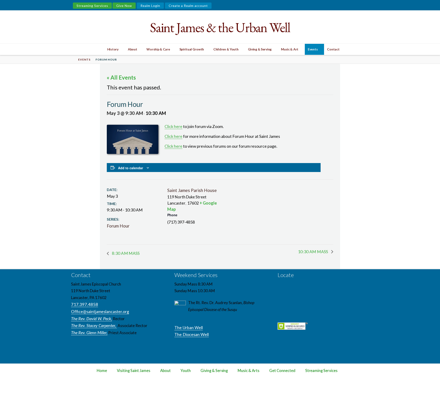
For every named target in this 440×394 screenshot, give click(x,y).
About (165, 370)
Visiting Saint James (133, 370)
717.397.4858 (84, 304)
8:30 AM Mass (125, 253)
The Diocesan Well (191, 334)
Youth (186, 370)
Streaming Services (92, 6)
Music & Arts (248, 370)
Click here (173, 126)
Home (102, 370)
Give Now (124, 6)
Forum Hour (118, 225)
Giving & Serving (214, 370)
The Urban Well (188, 327)
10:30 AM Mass (313, 251)
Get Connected (282, 370)
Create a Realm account (188, 6)
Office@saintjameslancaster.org (100, 311)
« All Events (121, 77)
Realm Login (150, 6)
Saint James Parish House (192, 190)
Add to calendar (130, 168)
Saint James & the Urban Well (220, 27)
